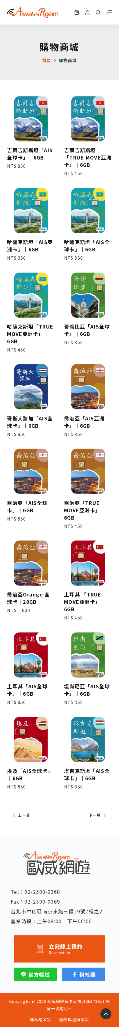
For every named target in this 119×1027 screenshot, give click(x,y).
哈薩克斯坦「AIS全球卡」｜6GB (87, 245)
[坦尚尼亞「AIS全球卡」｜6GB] (88, 655)
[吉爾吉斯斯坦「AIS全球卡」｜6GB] (31, 119)
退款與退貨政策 (74, 1019)
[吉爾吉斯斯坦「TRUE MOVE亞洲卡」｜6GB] (88, 119)
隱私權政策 (40, 1019)
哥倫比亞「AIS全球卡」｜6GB (87, 330)
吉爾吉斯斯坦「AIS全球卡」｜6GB (30, 153)
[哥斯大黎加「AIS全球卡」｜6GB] (31, 387)
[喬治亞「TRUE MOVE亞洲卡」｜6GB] (88, 471)
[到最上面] (105, 1013)
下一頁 (95, 815)
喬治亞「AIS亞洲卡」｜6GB (84, 422)
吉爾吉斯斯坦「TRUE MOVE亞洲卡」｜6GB (87, 157)
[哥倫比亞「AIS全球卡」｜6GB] (88, 295)
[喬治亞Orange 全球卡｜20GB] (31, 563)
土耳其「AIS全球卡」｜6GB (27, 690)
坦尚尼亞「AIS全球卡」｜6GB (87, 690)
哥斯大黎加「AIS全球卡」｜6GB (30, 422)
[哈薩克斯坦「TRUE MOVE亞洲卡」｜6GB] (31, 295)
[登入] (87, 12)
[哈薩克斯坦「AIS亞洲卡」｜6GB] (31, 211)
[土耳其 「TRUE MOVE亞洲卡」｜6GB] (88, 563)
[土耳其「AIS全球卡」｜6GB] (31, 655)
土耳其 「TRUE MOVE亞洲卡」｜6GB (85, 602)
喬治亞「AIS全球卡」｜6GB (27, 506)
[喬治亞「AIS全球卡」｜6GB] (31, 471)
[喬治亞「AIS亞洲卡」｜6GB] (88, 387)
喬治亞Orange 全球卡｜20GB (28, 598)
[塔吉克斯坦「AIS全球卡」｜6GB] (88, 739)
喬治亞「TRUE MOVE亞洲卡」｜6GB (85, 510)
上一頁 (24, 815)
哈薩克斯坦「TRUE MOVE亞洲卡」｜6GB (30, 334)
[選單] (109, 12)
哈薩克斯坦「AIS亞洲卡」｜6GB (30, 245)
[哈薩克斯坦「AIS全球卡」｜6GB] (88, 211)
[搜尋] (98, 12)
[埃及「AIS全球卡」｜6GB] (31, 739)
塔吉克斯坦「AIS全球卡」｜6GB (87, 774)
